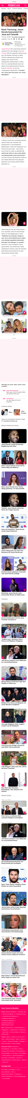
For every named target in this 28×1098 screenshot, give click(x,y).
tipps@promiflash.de (10, 421)
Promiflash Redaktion (18, 37)
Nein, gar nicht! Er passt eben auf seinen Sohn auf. (15, 393)
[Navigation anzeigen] (2, 5)
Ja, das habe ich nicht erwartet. (13, 401)
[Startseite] (14, 5)
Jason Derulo (5, 49)
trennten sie (10, 68)
